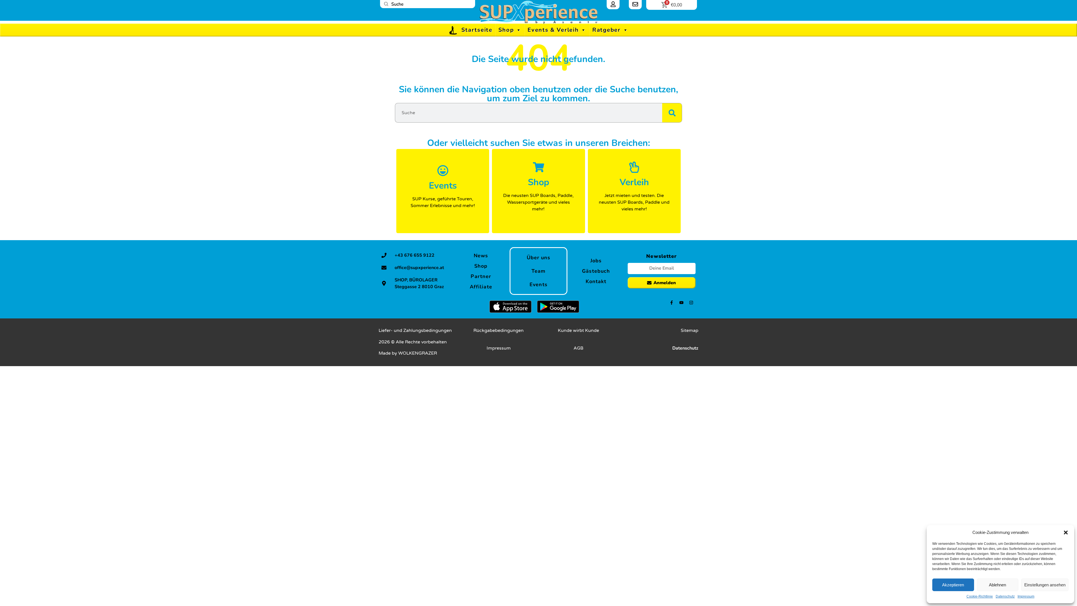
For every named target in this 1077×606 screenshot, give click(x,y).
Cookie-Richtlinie (979, 596)
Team (538, 271)
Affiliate (481, 286)
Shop (506, 30)
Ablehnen (997, 584)
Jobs (596, 260)
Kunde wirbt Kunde (578, 330)
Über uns (539, 257)
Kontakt (596, 281)
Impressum (1026, 596)
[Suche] (672, 112)
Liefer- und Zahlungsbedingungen (415, 330)
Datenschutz (1005, 596)
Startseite (477, 30)
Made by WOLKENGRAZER (408, 353)
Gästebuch (596, 271)
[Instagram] (691, 302)
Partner (481, 276)
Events (538, 284)
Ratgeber (606, 30)
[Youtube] (681, 302)
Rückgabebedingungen (498, 330)
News (481, 255)
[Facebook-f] (671, 302)
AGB (578, 348)
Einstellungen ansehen (1045, 584)
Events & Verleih (553, 30)
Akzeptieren (953, 584)
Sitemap (689, 330)
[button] (1066, 532)
